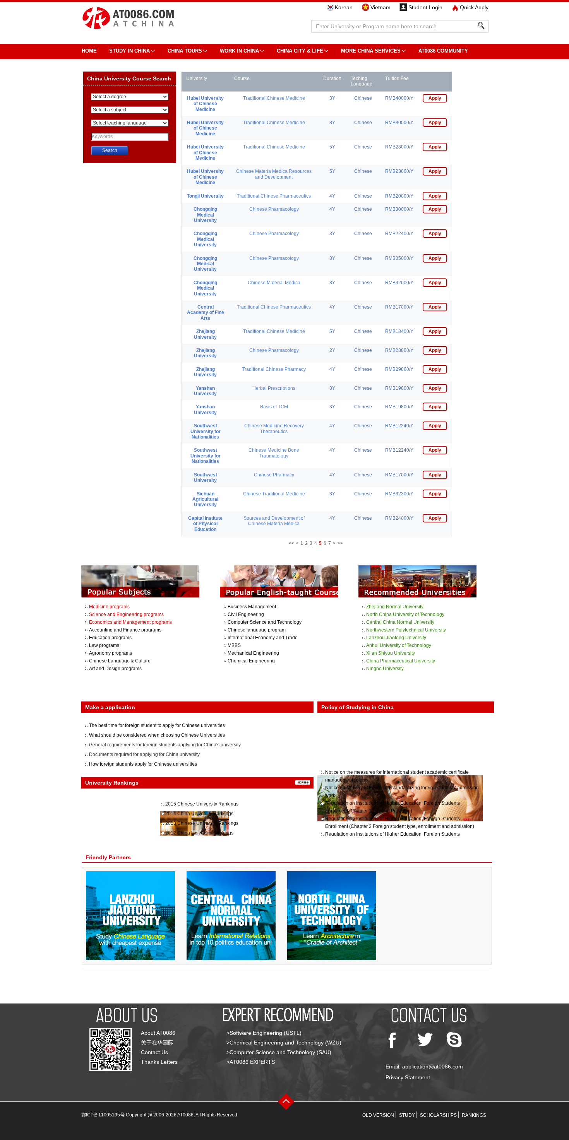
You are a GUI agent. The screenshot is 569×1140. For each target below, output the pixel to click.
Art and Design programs (115, 668)
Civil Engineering (246, 614)
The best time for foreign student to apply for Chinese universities (157, 725)
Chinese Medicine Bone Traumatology (274, 452)
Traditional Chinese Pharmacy (274, 369)
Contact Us (154, 1052)
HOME (89, 51)
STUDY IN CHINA (129, 51)
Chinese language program (257, 630)
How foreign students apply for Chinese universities (143, 764)
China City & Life (300, 51)
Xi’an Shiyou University (390, 653)
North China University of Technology (405, 614)
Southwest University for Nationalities (205, 431)
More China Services (371, 51)
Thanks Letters (159, 1062)
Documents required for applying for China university (144, 754)
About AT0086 (158, 1033)
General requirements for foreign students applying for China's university (165, 744)
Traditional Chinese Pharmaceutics (274, 196)
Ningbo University (385, 668)
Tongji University (205, 196)
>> (340, 543)
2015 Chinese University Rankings (201, 804)
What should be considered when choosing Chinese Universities (157, 735)
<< (291, 543)
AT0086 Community (443, 51)
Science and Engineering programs (126, 614)
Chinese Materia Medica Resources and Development (274, 174)
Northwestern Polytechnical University (406, 630)
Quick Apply (474, 7)
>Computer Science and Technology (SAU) (278, 1052)
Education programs (110, 637)
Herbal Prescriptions (273, 388)
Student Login (425, 7)
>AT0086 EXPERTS (250, 1062)
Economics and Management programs (130, 622)
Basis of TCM (274, 407)
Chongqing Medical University (205, 214)
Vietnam (380, 7)
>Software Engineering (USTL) (264, 1033)
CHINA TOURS (185, 51)
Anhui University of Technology (398, 645)
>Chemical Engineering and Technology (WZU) (283, 1042)
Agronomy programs (110, 653)
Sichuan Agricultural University (205, 499)
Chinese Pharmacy (274, 475)
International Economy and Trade (263, 637)
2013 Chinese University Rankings (201, 823)
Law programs (104, 645)
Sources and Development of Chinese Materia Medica (274, 520)
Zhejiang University (205, 334)
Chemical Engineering (251, 661)
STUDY (407, 1115)
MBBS (234, 645)
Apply (434, 98)
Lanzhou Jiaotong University (396, 637)
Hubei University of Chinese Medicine (205, 104)
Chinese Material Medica (274, 282)
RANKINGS (474, 1115)
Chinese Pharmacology (274, 209)
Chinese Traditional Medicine (274, 494)
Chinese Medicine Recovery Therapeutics (274, 428)
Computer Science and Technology (265, 622)
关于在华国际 (157, 1042)
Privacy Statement (408, 1077)
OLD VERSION (378, 1115)
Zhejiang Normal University (394, 606)
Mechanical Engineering (253, 653)
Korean (344, 7)
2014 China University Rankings (199, 813)
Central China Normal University (400, 622)
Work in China (239, 51)
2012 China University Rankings (199, 833)
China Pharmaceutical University (400, 661)
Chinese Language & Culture (120, 661)
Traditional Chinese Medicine (274, 98)
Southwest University (205, 477)
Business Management (252, 606)
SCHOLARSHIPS (438, 1115)
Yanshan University (205, 391)
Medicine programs (109, 606)
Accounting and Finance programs (125, 630)
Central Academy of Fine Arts (205, 312)
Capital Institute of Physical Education (205, 523)
